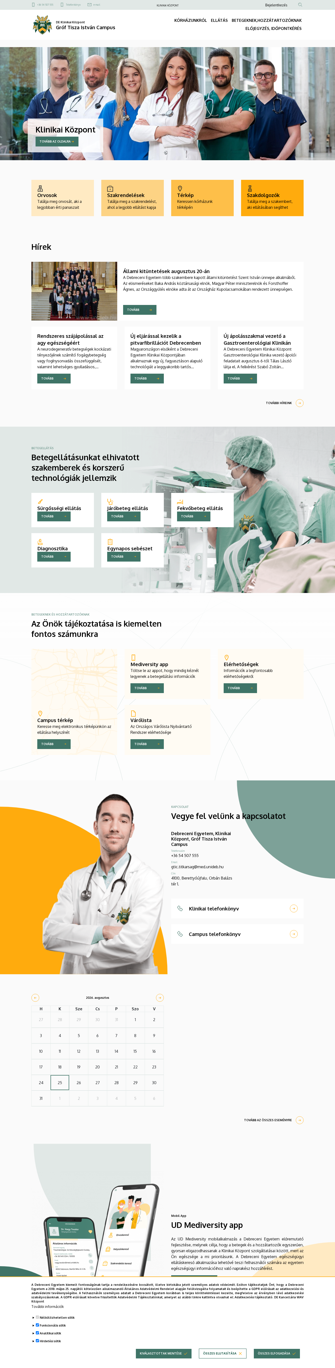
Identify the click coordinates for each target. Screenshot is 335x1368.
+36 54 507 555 (45, 4)
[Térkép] (202, 198)
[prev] (35, 998)
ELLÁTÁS (219, 20)
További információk (47, 1306)
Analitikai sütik (50, 1333)
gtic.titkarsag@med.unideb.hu (197, 866)
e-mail (96, 4)
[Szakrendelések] (132, 198)
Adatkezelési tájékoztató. (254, 1297)
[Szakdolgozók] (272, 198)
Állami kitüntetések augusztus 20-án (166, 271)
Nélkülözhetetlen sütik (57, 1317)
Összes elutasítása (219, 1353)
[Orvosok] (62, 198)
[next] (160, 998)
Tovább (133, 310)
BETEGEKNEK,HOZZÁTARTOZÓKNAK (267, 20)
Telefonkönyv (73, 4)
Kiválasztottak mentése (161, 1353)
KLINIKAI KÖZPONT (168, 5)
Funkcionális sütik (53, 1325)
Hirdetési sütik (50, 1341)
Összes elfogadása (274, 1353)
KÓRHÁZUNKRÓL (190, 20)
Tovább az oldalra (55, 141)
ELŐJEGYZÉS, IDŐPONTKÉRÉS (273, 28)
